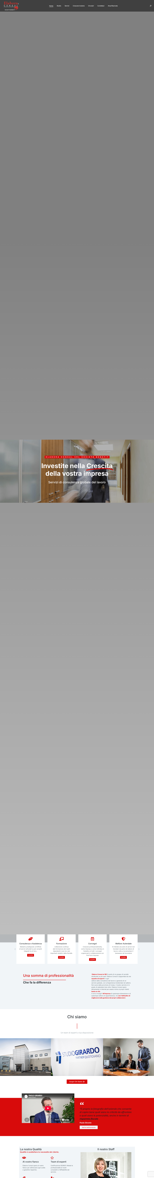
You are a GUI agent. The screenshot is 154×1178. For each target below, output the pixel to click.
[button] (15, 949)
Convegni (61, 943)
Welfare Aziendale (92, 943)
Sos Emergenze (123, 943)
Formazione (30, 943)
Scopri (30, 957)
